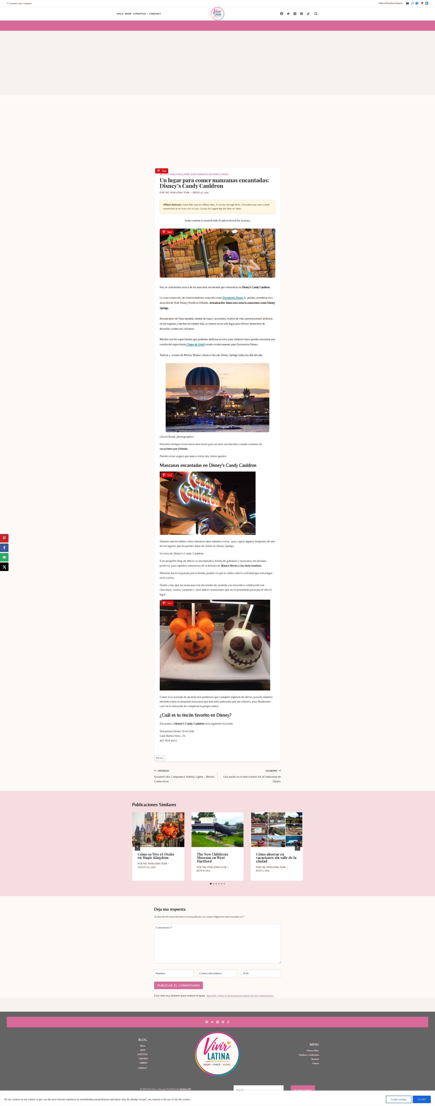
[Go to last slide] (137, 846)
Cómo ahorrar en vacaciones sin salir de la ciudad (276, 858)
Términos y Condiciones (309, 1055)
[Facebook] (417, 3)
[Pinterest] (421, 3)
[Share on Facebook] (4, 547)
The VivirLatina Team (177, 192)
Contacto (399, 3)
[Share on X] (4, 567)
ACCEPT (422, 1099)
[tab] (211, 884)
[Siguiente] (297, 846)
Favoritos (390, 3)
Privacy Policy (313, 1050)
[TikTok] (412, 3)
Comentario (164, 927)
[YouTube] (426, 3)
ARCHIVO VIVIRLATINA (171, 174)
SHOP (128, 13)
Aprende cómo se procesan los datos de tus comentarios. (240, 995)
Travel (225, 174)
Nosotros (315, 1059)
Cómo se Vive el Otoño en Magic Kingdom (156, 856)
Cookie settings (398, 1099)
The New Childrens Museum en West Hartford (212, 858)
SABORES (143, 1058)
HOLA (120, 13)
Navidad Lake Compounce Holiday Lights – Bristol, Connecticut (184, 776)
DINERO (143, 1063)
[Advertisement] (217, 56)
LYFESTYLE (143, 1054)
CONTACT (155, 13)
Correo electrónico (210, 973)
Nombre (160, 973)
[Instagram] (407, 3)
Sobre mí (382, 3)
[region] (217, 1098)
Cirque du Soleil (195, 344)
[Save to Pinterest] (4, 538)
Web (246, 973)
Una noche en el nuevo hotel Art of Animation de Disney (252, 776)
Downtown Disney (232, 297)
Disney (187, 174)
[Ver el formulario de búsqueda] (316, 14)
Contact (315, 1063)
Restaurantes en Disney (206, 174)
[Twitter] (288, 14)
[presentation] (158, 829)
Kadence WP (185, 1089)
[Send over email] (4, 557)
